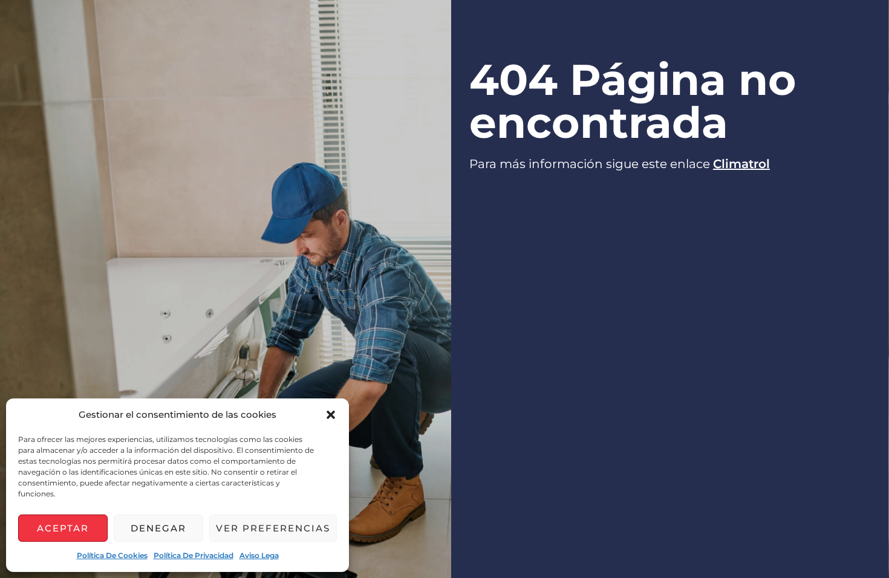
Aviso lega (259, 555)
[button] (331, 415)
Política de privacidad (193, 555)
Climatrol (741, 164)
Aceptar (63, 528)
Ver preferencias (273, 528)
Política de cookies (112, 555)
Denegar (158, 528)
